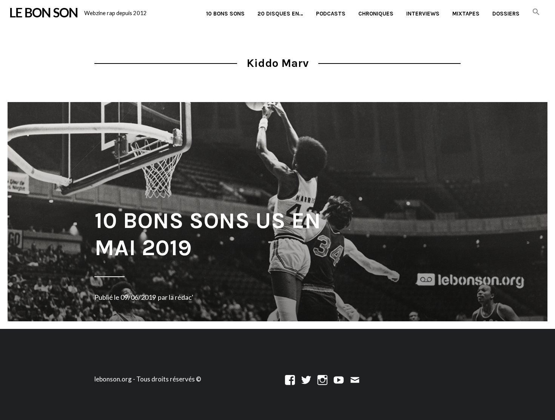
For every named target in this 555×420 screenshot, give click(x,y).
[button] (536, 12)
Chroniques (375, 13)
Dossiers (506, 13)
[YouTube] (338, 379)
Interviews (422, 13)
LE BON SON (43, 12)
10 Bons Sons (225, 13)
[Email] (355, 379)
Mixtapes (465, 13)
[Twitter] (306, 379)
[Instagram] (322, 379)
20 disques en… (280, 13)
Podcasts (330, 13)
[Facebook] (290, 379)
